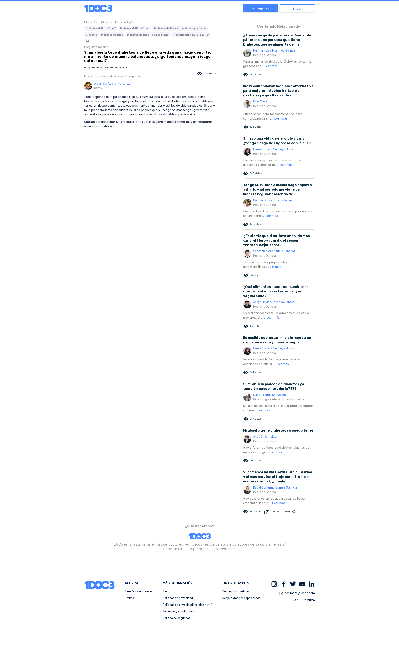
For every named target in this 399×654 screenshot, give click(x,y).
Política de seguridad (177, 618)
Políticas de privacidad (178, 598)
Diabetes (91, 34)
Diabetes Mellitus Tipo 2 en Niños (148, 34)
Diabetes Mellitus (112, 34)
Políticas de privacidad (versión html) (187, 605)
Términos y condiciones (178, 611)
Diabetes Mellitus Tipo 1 (135, 28)
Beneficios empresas (139, 591)
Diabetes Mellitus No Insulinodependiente (180, 28)
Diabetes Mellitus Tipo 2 (101, 28)
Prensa (129, 598)
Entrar (297, 8)
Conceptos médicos (235, 591)
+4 (87, 41)
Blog (166, 591)
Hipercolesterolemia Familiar (191, 34)
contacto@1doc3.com (297, 593)
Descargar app (260, 8)
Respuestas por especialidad (241, 598)
